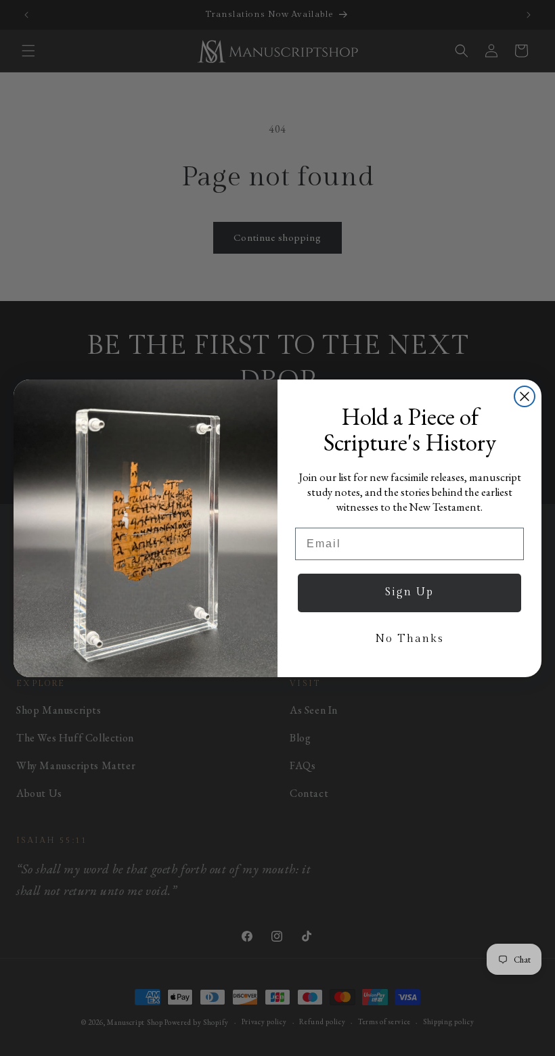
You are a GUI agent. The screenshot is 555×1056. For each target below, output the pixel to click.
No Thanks (409, 639)
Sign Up (409, 592)
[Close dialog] (524, 396)
